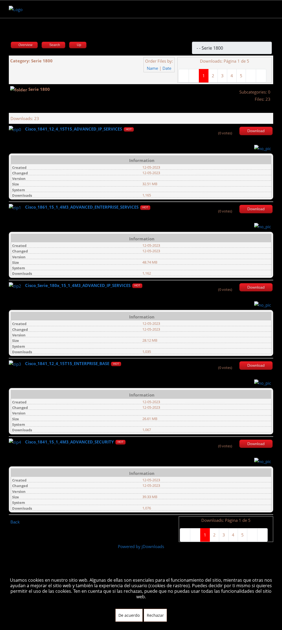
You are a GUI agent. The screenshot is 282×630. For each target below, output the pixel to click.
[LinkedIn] (45, 9)
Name (152, 68)
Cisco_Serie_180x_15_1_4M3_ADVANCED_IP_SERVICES (78, 285)
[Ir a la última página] (261, 76)
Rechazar (155, 615)
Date (166, 68)
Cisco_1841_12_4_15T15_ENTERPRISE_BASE (67, 363)
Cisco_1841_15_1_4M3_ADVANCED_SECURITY (69, 442)
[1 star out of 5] (217, 129)
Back (15, 522)
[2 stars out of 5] (219, 129)
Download (256, 131)
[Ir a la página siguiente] (251, 76)
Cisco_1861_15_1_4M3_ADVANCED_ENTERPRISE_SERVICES (82, 207)
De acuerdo (129, 615)
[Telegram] (54, 9)
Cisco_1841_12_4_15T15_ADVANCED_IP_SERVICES (73, 129)
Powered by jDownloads (141, 546)
